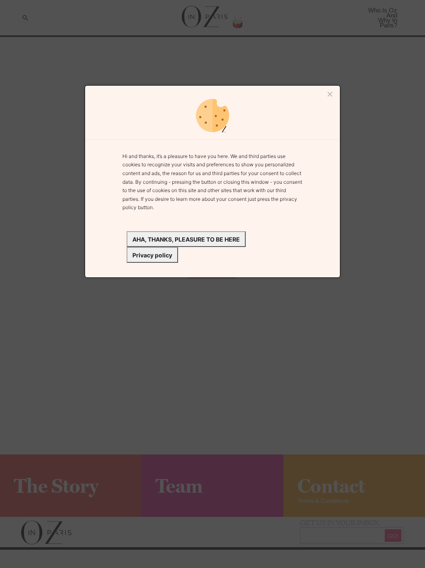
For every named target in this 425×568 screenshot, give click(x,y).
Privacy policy (152, 255)
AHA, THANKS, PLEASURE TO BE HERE (186, 239)
